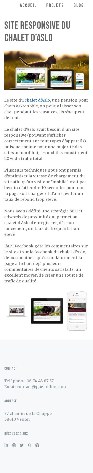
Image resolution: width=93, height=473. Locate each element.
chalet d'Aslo (37, 100)
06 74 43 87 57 (40, 380)
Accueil (28, 5)
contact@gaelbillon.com (41, 386)
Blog (79, 5)
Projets (55, 5)
